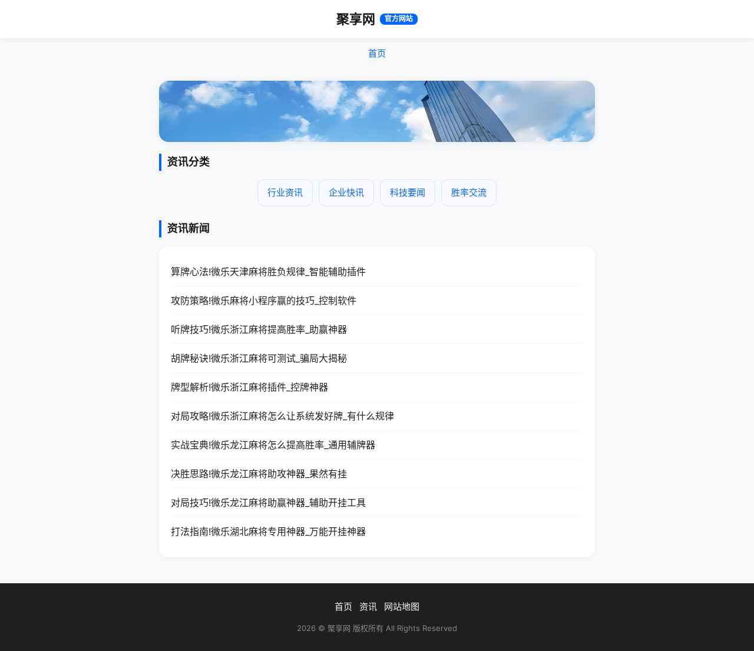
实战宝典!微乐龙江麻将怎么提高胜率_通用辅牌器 (273, 445)
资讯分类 (188, 162)
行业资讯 (285, 192)
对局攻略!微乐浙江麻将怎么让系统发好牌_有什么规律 (282, 416)
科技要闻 (407, 192)
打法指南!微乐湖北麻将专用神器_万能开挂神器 (268, 531)
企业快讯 (346, 192)
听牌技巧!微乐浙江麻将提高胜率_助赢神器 (259, 329)
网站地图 (401, 606)
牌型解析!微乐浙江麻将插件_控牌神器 (249, 387)
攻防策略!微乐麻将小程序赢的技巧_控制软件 (263, 300)
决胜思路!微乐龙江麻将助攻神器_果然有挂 (259, 474)
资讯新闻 (188, 228)
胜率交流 (469, 192)
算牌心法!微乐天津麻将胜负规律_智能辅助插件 (268, 271)
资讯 (368, 606)
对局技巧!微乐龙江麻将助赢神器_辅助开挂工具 (268, 502)
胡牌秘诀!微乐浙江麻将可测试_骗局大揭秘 (259, 358)
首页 (377, 53)
